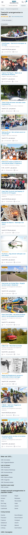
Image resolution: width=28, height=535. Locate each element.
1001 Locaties (4, 487)
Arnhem (3, 498)
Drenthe (3, 515)
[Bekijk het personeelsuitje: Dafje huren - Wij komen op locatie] (14, 336)
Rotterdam (17, 498)
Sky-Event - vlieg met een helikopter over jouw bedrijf (14, 254)
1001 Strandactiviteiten (7, 482)
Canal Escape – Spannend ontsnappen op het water (14, 44)
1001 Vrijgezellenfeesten (7, 462)
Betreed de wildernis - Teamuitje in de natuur (13, 223)
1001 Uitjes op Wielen (7, 477)
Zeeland (17, 525)
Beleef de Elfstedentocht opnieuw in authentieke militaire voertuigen (12, 376)
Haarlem (23, 5)
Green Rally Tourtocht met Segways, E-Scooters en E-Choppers (13, 192)
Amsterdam (4, 495)
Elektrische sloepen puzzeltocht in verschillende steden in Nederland (12, 162)
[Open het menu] (2, 2)
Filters (3, 5)
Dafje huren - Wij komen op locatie (12, 346)
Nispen (16, 495)
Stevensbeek (18, 501)
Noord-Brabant (19, 515)
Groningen (3, 525)
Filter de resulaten (7, 20)
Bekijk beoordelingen (17, 16)
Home (2, 9)
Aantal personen (13, 5)
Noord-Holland (19, 517)
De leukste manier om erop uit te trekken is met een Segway (14, 437)
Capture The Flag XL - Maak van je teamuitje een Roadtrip (12, 73)
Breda (2, 501)
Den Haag (3, 503)
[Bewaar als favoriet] (25, 28)
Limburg (3, 528)
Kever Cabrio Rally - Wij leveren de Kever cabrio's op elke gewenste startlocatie (13, 315)
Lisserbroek (4, 508)
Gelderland (4, 522)
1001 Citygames (5, 479)
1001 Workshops (5, 467)
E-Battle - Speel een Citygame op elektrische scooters (11, 405)
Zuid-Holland (18, 528)
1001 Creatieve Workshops (8, 470)
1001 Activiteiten (5, 460)
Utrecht (17, 506)
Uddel (16, 503)
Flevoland (3, 517)
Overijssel (17, 520)
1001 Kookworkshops (6, 472)
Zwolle (16, 508)
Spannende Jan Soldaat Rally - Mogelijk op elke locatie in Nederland (13, 284)
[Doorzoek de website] (23, 2)
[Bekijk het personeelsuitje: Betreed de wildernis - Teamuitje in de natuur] (14, 213)
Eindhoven (4, 506)
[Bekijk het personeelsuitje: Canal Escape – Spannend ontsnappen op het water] (14, 33)
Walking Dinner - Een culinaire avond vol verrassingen (13, 133)
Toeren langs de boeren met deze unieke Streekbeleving (13, 103)
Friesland (3, 520)
